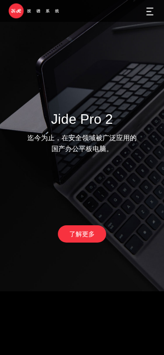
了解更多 (82, 234)
